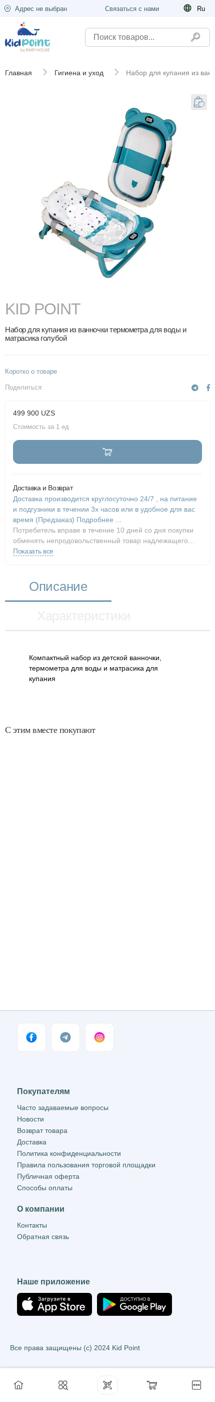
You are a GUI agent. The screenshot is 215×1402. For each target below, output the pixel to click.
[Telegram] (195, 388)
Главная (18, 73)
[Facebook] (208, 388)
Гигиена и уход (79, 73)
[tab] (58, 587)
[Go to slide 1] (108, 286)
